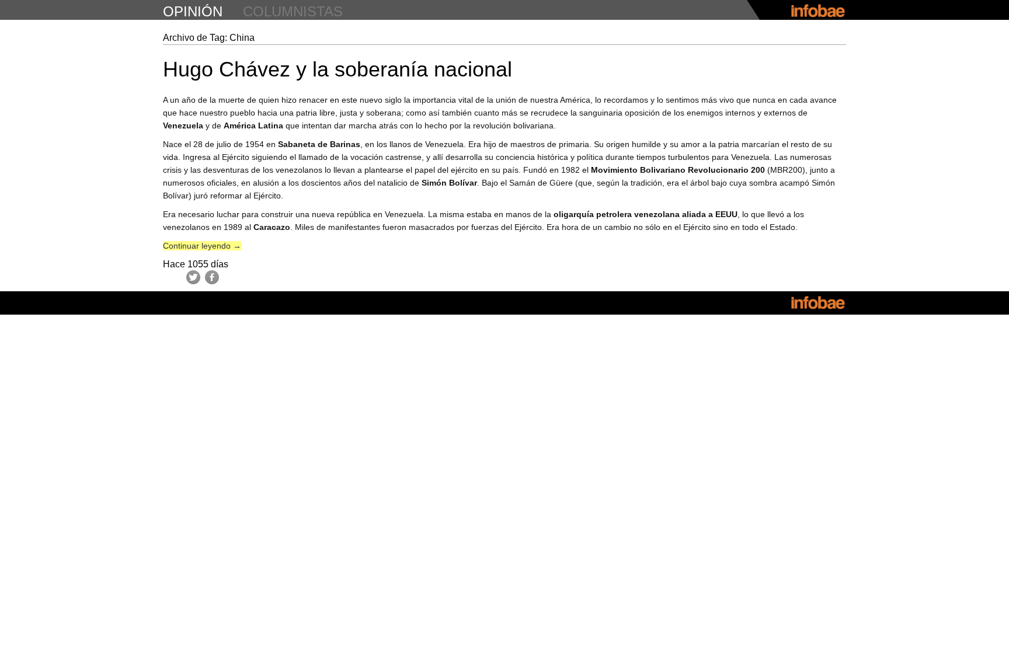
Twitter (193, 277)
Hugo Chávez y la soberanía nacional (337, 69)
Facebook (212, 277)
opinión (192, 11)
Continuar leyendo (202, 245)
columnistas (293, 11)
